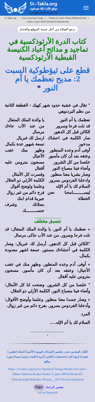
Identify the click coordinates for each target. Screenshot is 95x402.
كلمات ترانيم (29, 356)
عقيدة (85, 356)
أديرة (41, 356)
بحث (66, 351)
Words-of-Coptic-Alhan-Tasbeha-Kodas (67, 18)
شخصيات (60, 356)
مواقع (47, 361)
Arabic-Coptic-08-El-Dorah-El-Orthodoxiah (48, 21)
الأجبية (30, 351)
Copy (39, 386)
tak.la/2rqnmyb (48, 392)
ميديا (17, 356)
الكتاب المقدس (79, 351)
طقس (12, 351)
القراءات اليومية (44, 351)
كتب (69, 356)
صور (10, 356)
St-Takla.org (10, 18)
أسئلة (21, 351)
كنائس (49, 356)
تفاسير (59, 351)
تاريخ (76, 356)
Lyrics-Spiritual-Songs (32, 18)
